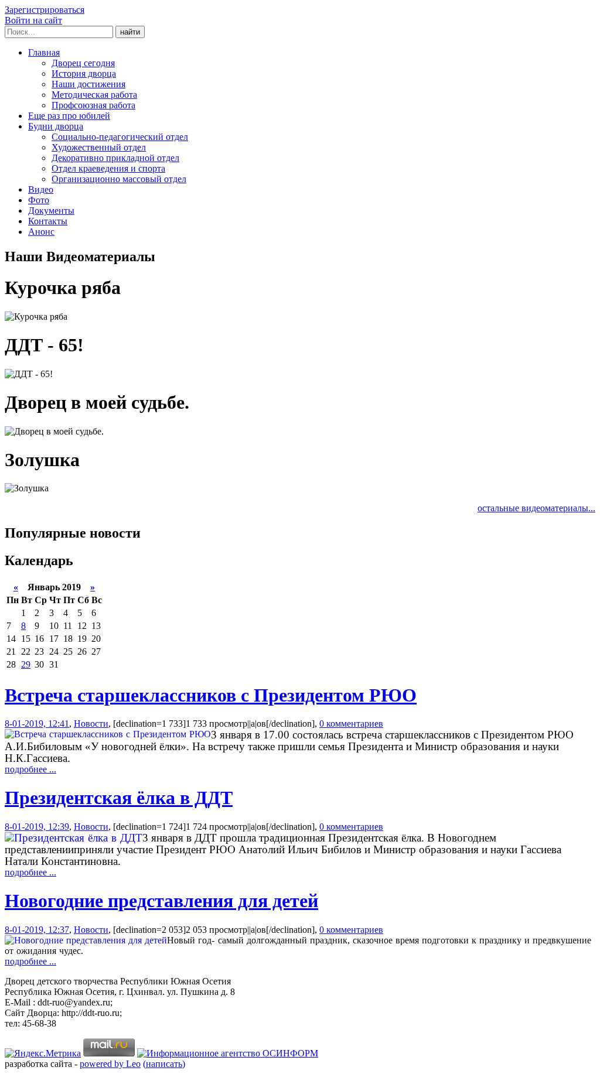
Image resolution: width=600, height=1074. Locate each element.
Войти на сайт (33, 20)
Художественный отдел (99, 147)
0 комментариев (351, 723)
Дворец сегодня (83, 63)
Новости (91, 723)
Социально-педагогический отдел (120, 137)
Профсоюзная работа (93, 105)
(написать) (164, 1064)
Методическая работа (94, 95)
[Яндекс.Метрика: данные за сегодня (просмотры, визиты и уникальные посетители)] (43, 1053)
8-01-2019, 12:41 (37, 723)
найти (130, 32)
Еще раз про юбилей (69, 116)
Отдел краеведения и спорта (108, 168)
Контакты (47, 221)
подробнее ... (30, 769)
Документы (51, 211)
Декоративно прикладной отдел (115, 158)
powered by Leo (110, 1064)
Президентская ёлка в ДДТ (119, 797)
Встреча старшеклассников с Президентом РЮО (211, 695)
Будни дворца (55, 126)
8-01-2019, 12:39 (37, 827)
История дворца (84, 73)
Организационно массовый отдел (119, 179)
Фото (38, 200)
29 (25, 664)
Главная (44, 52)
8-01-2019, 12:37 (37, 930)
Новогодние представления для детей (161, 900)
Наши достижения (88, 84)
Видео (40, 189)
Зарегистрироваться (44, 10)
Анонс (41, 232)
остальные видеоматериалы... (536, 508)
